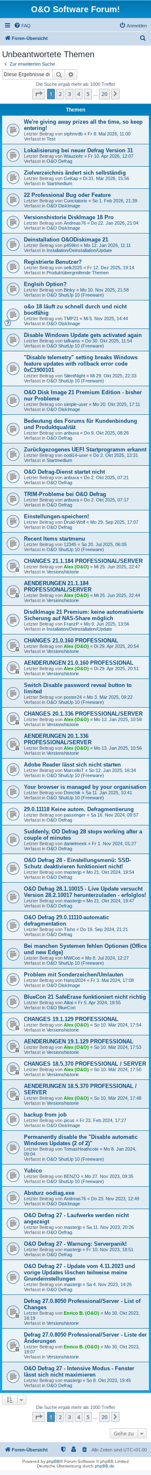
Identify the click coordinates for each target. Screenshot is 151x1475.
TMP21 (71, 318)
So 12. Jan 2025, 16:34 (112, 770)
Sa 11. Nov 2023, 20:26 (110, 1227)
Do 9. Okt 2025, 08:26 (106, 432)
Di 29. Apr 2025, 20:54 (116, 646)
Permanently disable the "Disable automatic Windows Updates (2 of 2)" (81, 1140)
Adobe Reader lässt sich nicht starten (72, 764)
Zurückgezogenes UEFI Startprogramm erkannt (85, 449)
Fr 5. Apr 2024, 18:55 (99, 1002)
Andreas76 (75, 222)
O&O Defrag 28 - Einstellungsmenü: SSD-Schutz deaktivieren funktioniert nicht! (77, 863)
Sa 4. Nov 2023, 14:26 (109, 1284)
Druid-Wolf (74, 522)
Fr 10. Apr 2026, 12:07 (110, 156)
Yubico (33, 1170)
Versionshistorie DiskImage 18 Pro (69, 217)
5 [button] (87, 94)
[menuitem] (22, 26)
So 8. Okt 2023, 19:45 (108, 1380)
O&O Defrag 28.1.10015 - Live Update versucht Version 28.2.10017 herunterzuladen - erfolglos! (85, 892)
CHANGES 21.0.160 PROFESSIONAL (71, 640)
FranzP (71, 623)
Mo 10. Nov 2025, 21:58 (104, 289)
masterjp (72, 872)
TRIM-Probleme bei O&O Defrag (65, 494)
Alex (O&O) (76, 566)
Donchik (72, 792)
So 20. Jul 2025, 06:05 (104, 544)
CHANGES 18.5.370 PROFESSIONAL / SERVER (85, 1064)
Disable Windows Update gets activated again (83, 335)
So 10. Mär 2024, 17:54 (117, 1024)
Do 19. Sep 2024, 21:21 (104, 929)
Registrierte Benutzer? (53, 262)
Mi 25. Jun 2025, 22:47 (117, 566)
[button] (38, 94)
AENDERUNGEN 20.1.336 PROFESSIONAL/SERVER (57, 739)
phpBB (53, 1461)
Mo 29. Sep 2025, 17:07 (114, 522)
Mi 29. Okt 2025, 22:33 (113, 375)
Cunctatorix (75, 200)
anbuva (71, 432)
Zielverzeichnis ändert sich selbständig (75, 173)
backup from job (45, 1115)
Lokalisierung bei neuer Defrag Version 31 (78, 150)
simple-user (76, 404)
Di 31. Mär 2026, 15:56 (106, 178)
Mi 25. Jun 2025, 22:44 (117, 595)
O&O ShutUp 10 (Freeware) (75, 294)
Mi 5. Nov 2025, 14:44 (105, 318)
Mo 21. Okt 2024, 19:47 (110, 900)
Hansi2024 (75, 980)
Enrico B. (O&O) (81, 1313)
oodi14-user (76, 455)
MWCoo (72, 957)
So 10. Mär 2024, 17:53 (117, 1047)
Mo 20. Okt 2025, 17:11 (116, 404)
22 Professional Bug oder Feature (67, 195)
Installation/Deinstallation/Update (79, 250)
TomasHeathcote (81, 1148)
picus (69, 1120)
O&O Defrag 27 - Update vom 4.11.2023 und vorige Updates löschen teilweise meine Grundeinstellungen (79, 1272)
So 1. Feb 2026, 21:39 (114, 200)
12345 (70, 544)
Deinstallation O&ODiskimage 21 (66, 239)
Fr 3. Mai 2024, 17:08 (112, 980)
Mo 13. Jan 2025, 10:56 (118, 748)
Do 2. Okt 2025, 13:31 (115, 455)
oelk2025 (73, 267)
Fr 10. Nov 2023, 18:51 (109, 1249)
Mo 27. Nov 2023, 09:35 (109, 1176)
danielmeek (75, 843)
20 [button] (104, 94)
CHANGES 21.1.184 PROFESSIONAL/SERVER (83, 561)
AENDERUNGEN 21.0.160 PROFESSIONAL (78, 663)
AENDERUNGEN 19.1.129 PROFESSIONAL (78, 1041)
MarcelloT (74, 770)
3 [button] (69, 94)
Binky (69, 289)
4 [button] (78, 94)
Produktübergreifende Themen (78, 272)
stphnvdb (73, 133)
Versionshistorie (63, 571)
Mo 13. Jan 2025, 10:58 (118, 719)
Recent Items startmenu (54, 539)
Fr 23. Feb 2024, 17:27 (103, 1120)
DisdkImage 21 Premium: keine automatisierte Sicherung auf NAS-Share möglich (83, 615)
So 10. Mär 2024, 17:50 (117, 1069)
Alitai (68, 1002)
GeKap (71, 178)
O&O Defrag (59, 161)
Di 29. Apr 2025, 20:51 (116, 668)
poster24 (73, 697)
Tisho (69, 929)
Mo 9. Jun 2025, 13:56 (106, 623)
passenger (75, 814)
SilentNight (74, 375)
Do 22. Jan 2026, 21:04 (114, 222)
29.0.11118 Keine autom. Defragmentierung (79, 809)
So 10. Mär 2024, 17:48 (117, 1098)
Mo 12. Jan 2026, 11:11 (107, 245)
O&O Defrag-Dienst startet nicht (64, 472)
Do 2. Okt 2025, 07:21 (106, 477)
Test (51, 138)
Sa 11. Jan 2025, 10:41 (109, 792)
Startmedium (59, 183)
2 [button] (60, 94)
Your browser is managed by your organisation (85, 787)
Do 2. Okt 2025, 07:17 (106, 499)
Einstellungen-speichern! (56, 516)
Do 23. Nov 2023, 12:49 (115, 1198)
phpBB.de (105, 1466)
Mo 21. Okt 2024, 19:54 (110, 872)
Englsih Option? (45, 284)
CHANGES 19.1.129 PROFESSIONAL (71, 1019)
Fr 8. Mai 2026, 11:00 (109, 133)
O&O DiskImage (63, 205)
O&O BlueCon (61, 1007)
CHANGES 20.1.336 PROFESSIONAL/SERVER (83, 714)
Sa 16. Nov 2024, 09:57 (114, 814)
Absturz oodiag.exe (49, 1193)
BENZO (72, 1176)
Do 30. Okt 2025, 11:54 (108, 340)
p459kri (71, 245)
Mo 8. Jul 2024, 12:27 (107, 957)
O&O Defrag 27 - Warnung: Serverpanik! (75, 1244)
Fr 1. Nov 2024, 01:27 (114, 843)
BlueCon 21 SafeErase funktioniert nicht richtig (85, 997)
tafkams (72, 340)
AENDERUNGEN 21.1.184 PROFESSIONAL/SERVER (57, 586)
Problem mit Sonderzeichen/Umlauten (73, 974)
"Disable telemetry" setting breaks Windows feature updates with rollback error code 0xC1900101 (81, 363)
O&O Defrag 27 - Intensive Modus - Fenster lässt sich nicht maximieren (79, 1371)
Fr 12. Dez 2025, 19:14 (110, 267)
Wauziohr (73, 156)
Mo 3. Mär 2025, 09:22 (110, 697)
